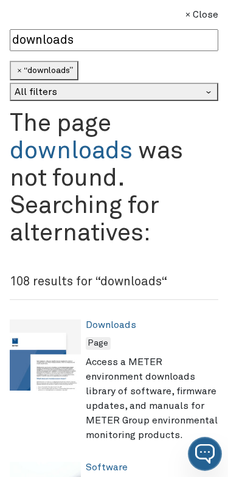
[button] (205, 454)
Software (107, 467)
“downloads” (48, 70)
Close (205, 14)
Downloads (111, 325)
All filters (36, 92)
